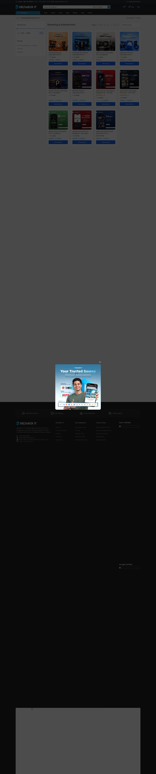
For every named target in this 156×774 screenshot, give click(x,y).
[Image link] (78, 387)
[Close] (100, 362)
